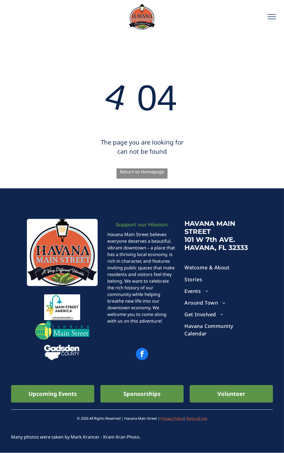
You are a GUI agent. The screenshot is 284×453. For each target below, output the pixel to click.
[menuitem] (220, 268)
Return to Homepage (142, 172)
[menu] (272, 16)
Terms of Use (196, 418)
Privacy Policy (172, 418)
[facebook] (142, 354)
